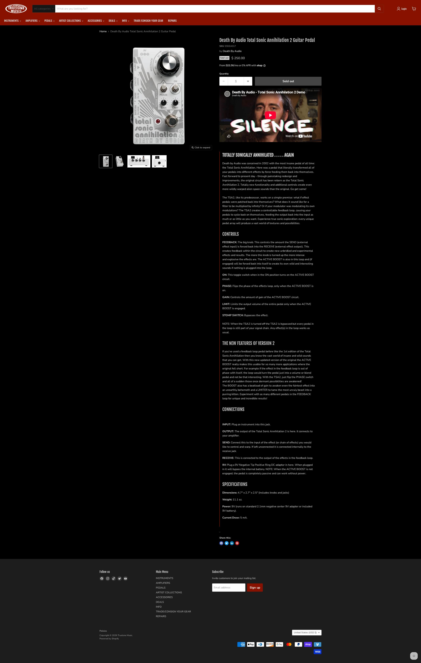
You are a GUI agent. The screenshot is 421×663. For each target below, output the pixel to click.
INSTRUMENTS (11, 21)
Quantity (224, 73)
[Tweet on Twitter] (227, 543)
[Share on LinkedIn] (232, 543)
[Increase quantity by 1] (248, 81)
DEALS (112, 21)
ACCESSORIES (95, 21)
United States (305, 632)
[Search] (379, 8)
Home (103, 31)
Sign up (255, 588)
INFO (124, 21)
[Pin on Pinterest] (237, 543)
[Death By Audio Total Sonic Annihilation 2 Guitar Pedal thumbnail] (105, 161)
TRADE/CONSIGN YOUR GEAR (148, 21)
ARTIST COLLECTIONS (70, 21)
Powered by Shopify (109, 638)
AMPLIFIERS (31, 21)
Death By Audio (232, 51)
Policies (103, 630)
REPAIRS (172, 21)
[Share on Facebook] (221, 543)
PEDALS (48, 21)
